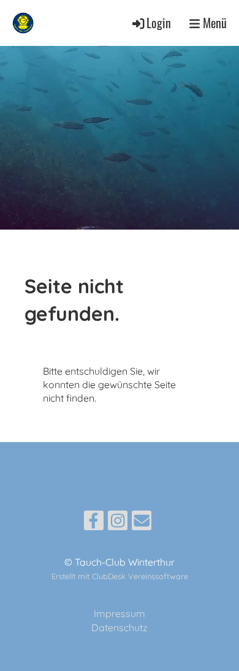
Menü (213, 23)
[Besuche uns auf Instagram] (117, 523)
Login (158, 23)
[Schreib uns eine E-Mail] (141, 523)
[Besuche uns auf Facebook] (94, 523)
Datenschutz (119, 627)
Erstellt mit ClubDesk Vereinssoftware (119, 576)
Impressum (119, 613)
